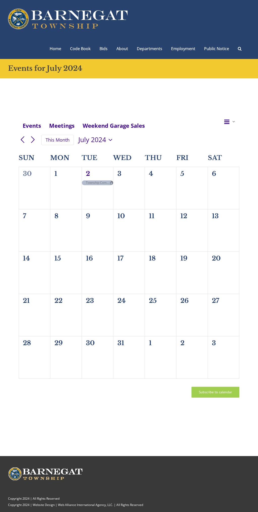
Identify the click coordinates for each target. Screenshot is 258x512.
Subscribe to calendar (215, 392)
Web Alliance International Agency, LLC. (85, 505)
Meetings (62, 125)
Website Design (44, 505)
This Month (58, 140)
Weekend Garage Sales (114, 125)
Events (32, 125)
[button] (240, 48)
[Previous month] (22, 140)
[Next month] (33, 140)
